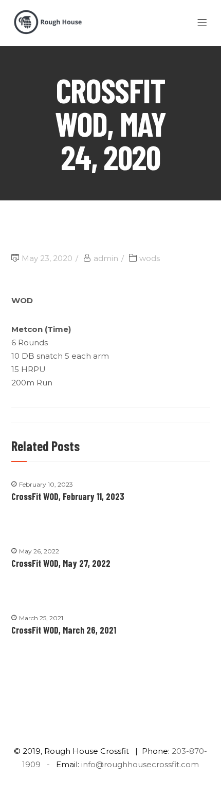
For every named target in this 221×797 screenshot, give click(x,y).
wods (149, 258)
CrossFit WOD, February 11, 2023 (67, 496)
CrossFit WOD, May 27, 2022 (60, 563)
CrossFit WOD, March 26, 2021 (63, 630)
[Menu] (203, 23)
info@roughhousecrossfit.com (140, 764)
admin (106, 258)
